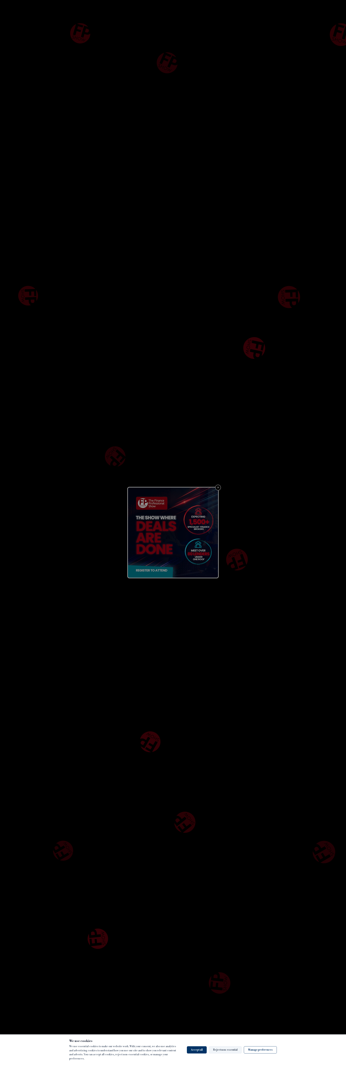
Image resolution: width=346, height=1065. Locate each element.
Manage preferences (260, 1049)
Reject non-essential (225, 1049)
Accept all (197, 1049)
